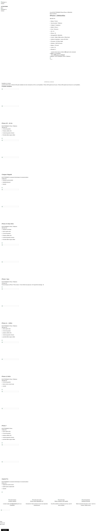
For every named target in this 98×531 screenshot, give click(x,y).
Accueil (51, 12)
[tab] (49, 81)
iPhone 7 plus (5, 279)
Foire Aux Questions (54, 516)
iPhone (62, 12)
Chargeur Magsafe (7, 174)
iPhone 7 (4, 425)
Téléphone (68, 56)
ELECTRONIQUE (57, 12)
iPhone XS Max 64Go (8, 223)
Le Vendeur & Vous (29, 512)
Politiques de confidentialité (79, 514)
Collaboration (28, 514)
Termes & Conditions (78, 512)
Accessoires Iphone (24, 177)
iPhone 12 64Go (6, 376)
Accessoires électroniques (14, 177)
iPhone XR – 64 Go (7, 123)
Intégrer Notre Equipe (29, 516)
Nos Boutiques (53, 514)
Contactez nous (53, 512)
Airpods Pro (5, 479)
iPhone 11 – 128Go (7, 323)
